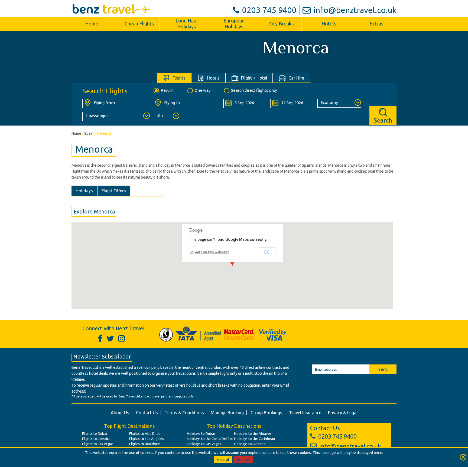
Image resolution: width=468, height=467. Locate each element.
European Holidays (234, 23)
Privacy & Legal (343, 412)
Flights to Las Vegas (97, 444)
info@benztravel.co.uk (354, 10)
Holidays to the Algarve (252, 433)
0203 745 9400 (269, 10)
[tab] (174, 78)
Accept (223, 459)
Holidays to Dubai (201, 433)
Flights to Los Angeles (146, 438)
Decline (243, 459)
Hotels (328, 23)
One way (202, 90)
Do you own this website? (209, 252)
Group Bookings (266, 412)
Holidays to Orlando (250, 444)
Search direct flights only (254, 90)
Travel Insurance (305, 412)
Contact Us (147, 412)
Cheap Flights (139, 23)
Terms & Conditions (184, 412)
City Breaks (281, 23)
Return (167, 90)
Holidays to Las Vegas (204, 444)
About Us (120, 412)
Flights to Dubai (94, 433)
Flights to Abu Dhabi (145, 433)
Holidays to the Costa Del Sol (210, 438)
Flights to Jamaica (96, 438)
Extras (376, 23)
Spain (88, 133)
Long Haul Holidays (187, 23)
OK (266, 252)
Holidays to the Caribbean (254, 438)
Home (91, 23)
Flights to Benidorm (144, 444)
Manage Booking (227, 412)
